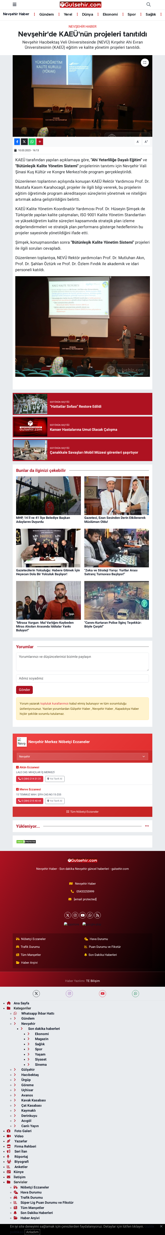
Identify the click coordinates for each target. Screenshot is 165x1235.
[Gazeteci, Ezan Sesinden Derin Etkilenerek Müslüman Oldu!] (116, 495)
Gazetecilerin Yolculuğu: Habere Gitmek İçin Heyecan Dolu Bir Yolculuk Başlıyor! (48, 572)
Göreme (27, 1085)
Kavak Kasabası (33, 1100)
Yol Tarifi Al (56, 778)
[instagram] (69, 993)
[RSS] (97, 915)
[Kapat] (162, 1226)
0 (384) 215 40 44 (31, 800)
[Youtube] (82, 915)
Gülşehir (28, 1070)
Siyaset (40, 1059)
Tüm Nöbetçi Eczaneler (84, 811)
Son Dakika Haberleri (103, 955)
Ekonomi (110, 14)
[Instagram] (75, 915)
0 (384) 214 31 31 (31, 778)
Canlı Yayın (30, 1126)
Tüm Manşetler (31, 955)
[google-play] (91, 924)
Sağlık (150, 14)
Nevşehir (28, 1024)
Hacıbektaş (30, 1075)
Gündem (46, 14)
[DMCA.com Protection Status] (26, 841)
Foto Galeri (23, 1131)
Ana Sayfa (21, 1003)
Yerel (67, 14)
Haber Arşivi (29, 962)
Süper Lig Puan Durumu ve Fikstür (47, 1203)
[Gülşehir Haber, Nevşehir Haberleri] (81, 4)
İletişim (20, 1177)
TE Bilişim (93, 981)
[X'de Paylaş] (24, 141)
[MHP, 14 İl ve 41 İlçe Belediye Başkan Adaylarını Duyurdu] (48, 495)
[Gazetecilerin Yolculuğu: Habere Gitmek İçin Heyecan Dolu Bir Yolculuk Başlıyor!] (48, 548)
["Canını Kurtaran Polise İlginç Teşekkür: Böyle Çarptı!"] (116, 600)
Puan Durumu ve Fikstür (105, 947)
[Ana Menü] (14, 5)
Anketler (21, 1167)
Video (19, 1136)
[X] (67, 915)
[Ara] (148, 4)
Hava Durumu (99, 939)
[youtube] (102, 993)
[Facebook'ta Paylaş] (17, 141)
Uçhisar (27, 1090)
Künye (19, 1172)
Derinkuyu (29, 1116)
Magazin (41, 1039)
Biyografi (21, 1162)
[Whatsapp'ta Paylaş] (32, 141)
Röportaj (21, 1157)
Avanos (27, 1095)
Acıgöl (26, 1121)
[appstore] (71, 924)
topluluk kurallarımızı (54, 703)
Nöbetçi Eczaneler (33, 939)
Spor (131, 14)
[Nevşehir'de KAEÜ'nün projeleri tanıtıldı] (83, 96)
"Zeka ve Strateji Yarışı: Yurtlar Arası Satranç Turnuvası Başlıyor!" (110, 572)
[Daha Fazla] (39, 141)
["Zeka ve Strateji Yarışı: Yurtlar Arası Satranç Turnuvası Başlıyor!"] (116, 548)
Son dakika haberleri (43, 1029)
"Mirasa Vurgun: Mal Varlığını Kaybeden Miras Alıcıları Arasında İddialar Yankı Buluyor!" (45, 626)
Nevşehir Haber (16, 14)
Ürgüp (26, 1080)
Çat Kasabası (31, 1105)
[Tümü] (147, 826)
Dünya (87, 14)
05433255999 (85, 891)
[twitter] (36, 993)
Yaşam (39, 1054)
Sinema (40, 1065)
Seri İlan (20, 1151)
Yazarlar (20, 1141)
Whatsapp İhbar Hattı (37, 1013)
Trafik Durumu (30, 947)
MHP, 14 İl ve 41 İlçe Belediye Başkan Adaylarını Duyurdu (43, 519)
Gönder (24, 690)
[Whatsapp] (90, 915)
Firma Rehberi (25, 1146)
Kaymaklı (28, 1110)
